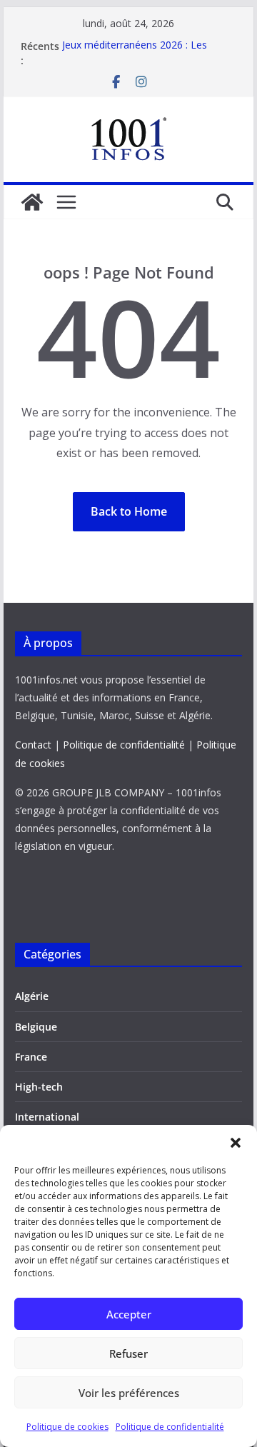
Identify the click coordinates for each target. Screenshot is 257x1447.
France (31, 1056)
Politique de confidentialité (170, 1427)
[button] (235, 1143)
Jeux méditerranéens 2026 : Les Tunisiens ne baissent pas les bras (140, 53)
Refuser (128, 1353)
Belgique (36, 1026)
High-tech (39, 1086)
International (47, 1116)
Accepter (128, 1314)
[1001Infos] (32, 202)
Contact (33, 744)
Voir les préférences (129, 1393)
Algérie (32, 996)
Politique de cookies (67, 1427)
